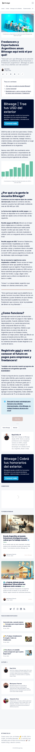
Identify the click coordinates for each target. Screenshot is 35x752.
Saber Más (17, 419)
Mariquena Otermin (11, 554)
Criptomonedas (27, 8)
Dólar (33, 8)
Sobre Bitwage (6, 427)
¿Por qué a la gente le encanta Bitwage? (18, 86)
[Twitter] (20, 435)
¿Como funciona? (11, 88)
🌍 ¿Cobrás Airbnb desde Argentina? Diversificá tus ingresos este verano (14, 584)
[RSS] (24, 609)
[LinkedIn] (21, 609)
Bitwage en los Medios (16, 8)
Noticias (15, 427)
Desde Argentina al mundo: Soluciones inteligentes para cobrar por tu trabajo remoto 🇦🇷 (16, 538)
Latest (2, 8)
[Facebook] (14, 609)
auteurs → (4, 662)
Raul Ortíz (7, 69)
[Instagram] (17, 609)
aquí (18, 350)
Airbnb (7, 8)
